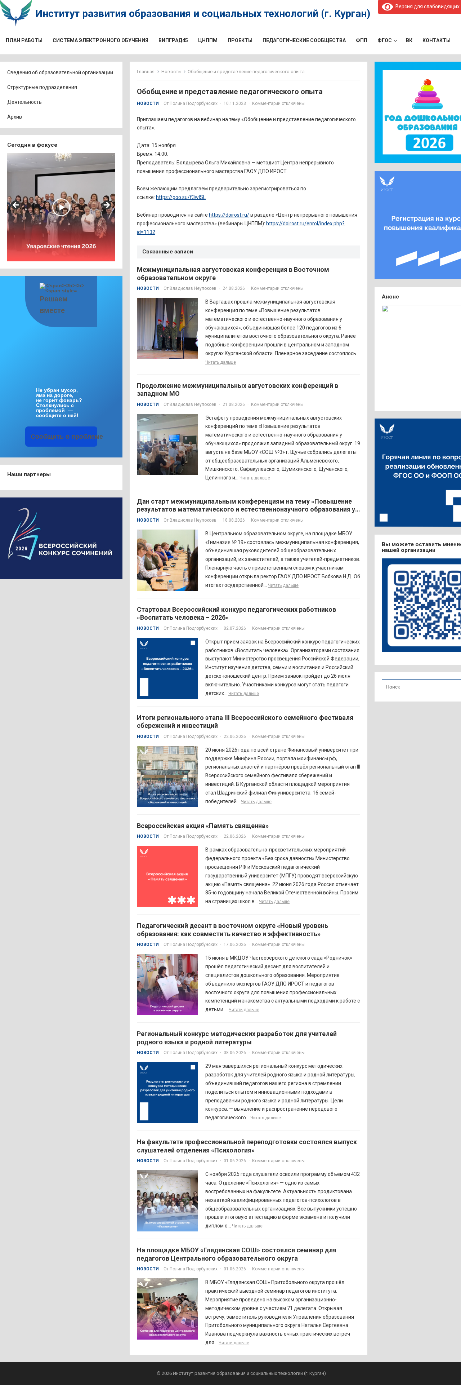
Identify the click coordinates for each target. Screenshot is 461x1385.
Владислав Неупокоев (193, 288)
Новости (171, 71)
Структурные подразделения (42, 87)
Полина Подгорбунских (194, 103)
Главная (146, 71)
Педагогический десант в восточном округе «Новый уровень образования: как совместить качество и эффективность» (232, 930)
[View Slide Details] (61, 207)
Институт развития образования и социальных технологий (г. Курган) (202, 13)
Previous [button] (16, 205)
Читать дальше (220, 362)
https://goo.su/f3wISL (181, 197)
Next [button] (106, 205)
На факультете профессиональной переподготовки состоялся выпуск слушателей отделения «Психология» (247, 1146)
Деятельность (24, 102)
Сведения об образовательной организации (60, 72)
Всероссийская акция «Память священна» (203, 825)
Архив (14, 117)
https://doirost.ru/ (229, 215)
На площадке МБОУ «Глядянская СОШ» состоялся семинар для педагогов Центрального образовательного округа (236, 1254)
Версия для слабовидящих (426, 6)
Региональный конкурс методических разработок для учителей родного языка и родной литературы (237, 1038)
